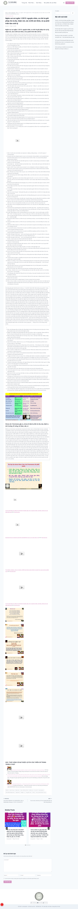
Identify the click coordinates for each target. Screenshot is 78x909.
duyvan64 (9, 838)
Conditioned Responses (10, 792)
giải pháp (18, 792)
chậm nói (31, 790)
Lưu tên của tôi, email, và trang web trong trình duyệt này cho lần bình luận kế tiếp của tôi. (22, 878)
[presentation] (15, 820)
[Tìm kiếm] (72, 13)
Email (22, 875)
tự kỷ (34, 792)
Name (5, 875)
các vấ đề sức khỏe (24, 790)
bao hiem (17, 790)
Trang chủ (24, 2)
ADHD (7, 790)
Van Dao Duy (17, 512)
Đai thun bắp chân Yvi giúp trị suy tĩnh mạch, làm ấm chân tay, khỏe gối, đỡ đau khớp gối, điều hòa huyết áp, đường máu (64, 30)
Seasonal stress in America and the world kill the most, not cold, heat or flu (22, 537)
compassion (41, 790)
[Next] (49, 828)
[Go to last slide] (7, 828)
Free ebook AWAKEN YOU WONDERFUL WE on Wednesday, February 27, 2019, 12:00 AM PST (14, 800)
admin (7, 26)
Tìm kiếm (57, 11)
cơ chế (35, 790)
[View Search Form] (64, 3)
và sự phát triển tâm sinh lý (41, 792)
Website (39, 875)
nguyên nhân (28, 792)
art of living (12, 790)
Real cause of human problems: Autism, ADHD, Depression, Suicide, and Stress (28, 769)
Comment (6, 859)
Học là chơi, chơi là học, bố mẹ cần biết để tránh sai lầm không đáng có (41, 800)
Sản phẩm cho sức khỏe (50, 2)
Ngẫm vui (23, 792)
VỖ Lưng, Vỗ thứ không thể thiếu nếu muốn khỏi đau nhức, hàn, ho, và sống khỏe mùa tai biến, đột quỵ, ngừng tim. (64, 42)
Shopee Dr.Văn (70, 2)
